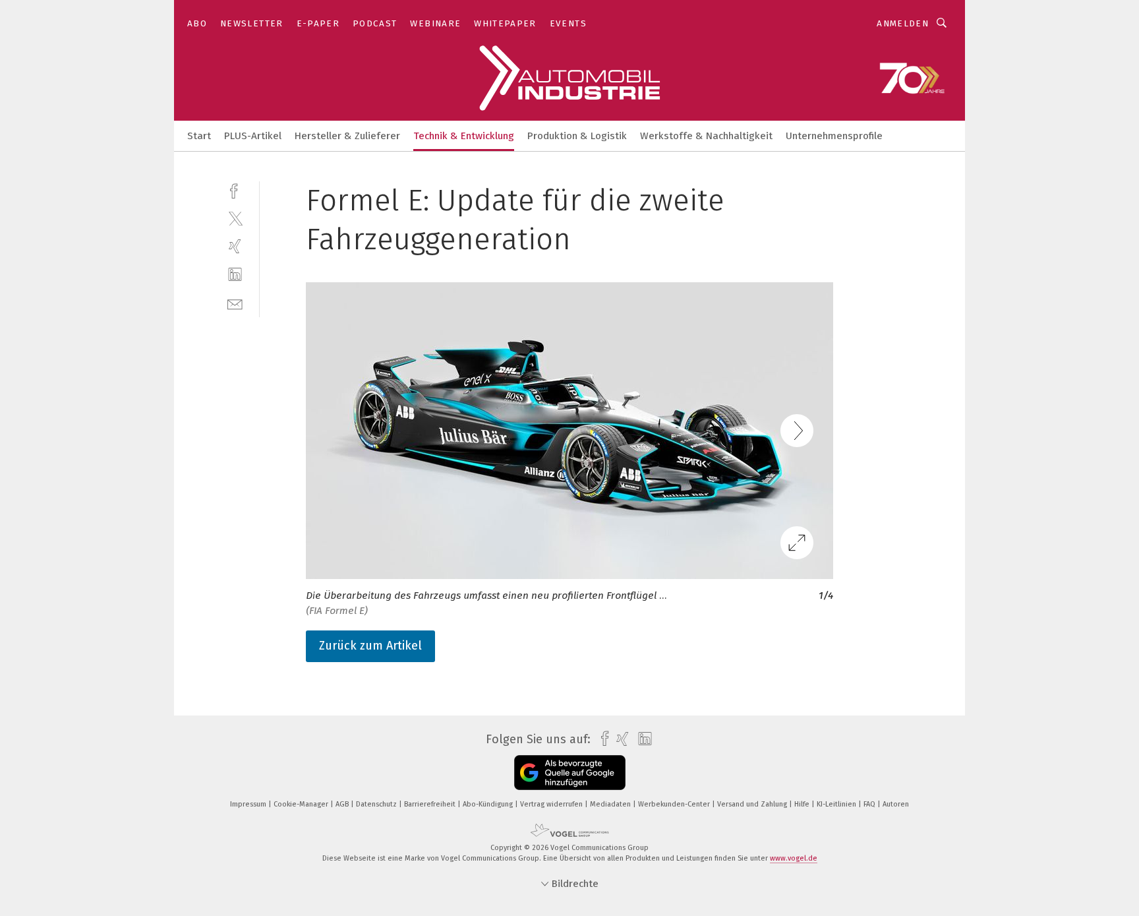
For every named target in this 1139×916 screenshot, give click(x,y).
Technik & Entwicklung (463, 136)
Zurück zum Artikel (370, 645)
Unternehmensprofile (834, 136)
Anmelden (903, 23)
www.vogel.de (793, 858)
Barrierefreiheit (430, 804)
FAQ (870, 804)
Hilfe (802, 804)
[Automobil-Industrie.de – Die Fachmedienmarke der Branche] (199, 135)
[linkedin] (235, 274)
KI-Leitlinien (837, 804)
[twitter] (235, 218)
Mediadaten (611, 804)
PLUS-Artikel (252, 136)
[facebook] (235, 189)
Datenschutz (377, 804)
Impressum (249, 804)
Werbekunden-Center (675, 804)
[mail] (235, 303)
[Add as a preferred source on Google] (570, 772)
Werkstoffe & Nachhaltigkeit (706, 136)
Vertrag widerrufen (552, 804)
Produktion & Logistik (577, 136)
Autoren (896, 804)
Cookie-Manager (302, 804)
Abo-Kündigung (489, 804)
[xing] (235, 246)
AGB (343, 804)
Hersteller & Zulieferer (347, 136)
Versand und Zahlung (753, 804)
